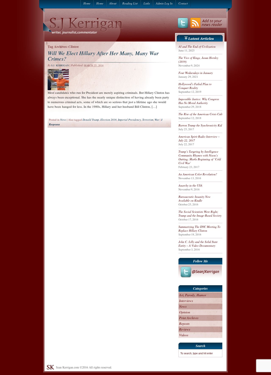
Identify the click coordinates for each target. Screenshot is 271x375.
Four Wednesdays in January (195, 73)
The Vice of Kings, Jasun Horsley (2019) (198, 60)
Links (147, 3)
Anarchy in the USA (190, 185)
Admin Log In (164, 3)
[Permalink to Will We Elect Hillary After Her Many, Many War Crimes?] (58, 89)
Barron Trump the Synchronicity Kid (200, 125)
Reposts (184, 323)
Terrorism (147, 120)
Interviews (186, 300)
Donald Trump (91, 120)
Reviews (184, 329)
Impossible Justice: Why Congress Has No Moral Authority (198, 101)
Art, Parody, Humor (192, 295)
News (63, 120)
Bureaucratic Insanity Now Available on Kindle (194, 198)
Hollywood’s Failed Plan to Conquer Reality (195, 86)
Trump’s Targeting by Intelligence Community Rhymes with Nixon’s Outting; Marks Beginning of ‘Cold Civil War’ (199, 157)
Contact (183, 3)
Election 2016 (108, 120)
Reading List (130, 3)
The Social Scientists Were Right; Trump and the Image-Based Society (199, 213)
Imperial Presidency (129, 120)
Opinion (184, 312)
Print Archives (188, 317)
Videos (183, 335)
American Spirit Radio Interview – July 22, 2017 (199, 138)
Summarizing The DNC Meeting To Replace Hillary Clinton (199, 228)
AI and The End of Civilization (197, 46)
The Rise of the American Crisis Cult (200, 114)
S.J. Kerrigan (60, 65)
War (157, 120)
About (112, 3)
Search (200, 345)
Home (86, 3)
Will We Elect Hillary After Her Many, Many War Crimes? (103, 55)
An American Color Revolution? (197, 174)
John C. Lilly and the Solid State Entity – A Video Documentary (198, 244)
